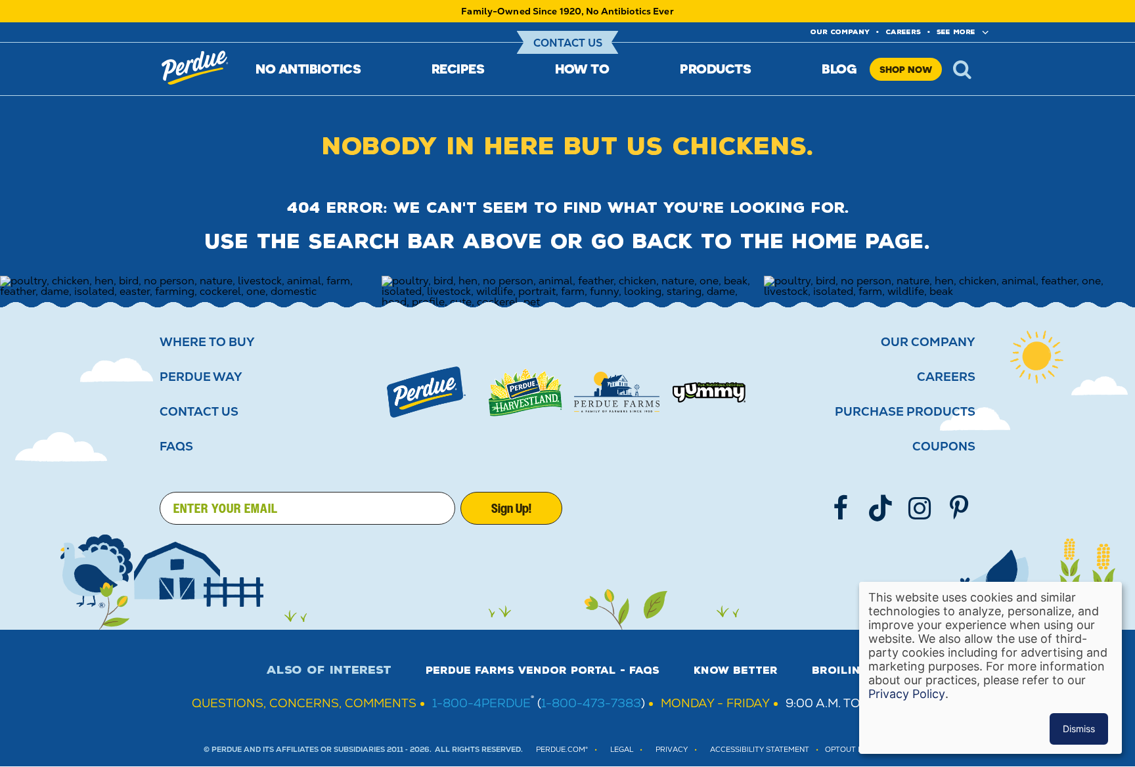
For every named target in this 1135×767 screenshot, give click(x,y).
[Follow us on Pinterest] (959, 508)
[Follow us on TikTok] (880, 508)
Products (715, 68)
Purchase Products (905, 412)
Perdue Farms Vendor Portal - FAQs (542, 670)
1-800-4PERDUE (481, 703)
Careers (903, 32)
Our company (840, 32)
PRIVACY (672, 749)
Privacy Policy (906, 694)
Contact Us (567, 43)
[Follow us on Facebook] (840, 508)
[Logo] (426, 392)
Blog (839, 68)
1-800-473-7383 (591, 703)
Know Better (736, 670)
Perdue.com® (562, 749)
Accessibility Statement (759, 749)
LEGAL (621, 749)
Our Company (928, 342)
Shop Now (905, 69)
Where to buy (207, 342)
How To (582, 68)
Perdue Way (201, 377)
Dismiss (1079, 728)
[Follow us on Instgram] (919, 508)
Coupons (943, 446)
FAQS (176, 446)
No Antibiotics (308, 68)
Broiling (840, 670)
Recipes (458, 68)
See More (956, 32)
